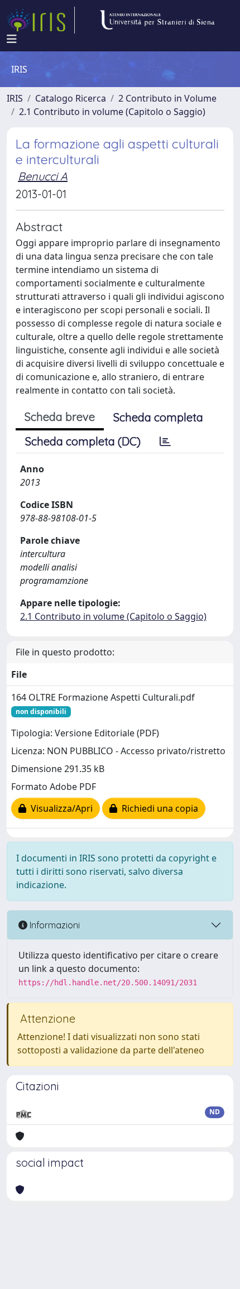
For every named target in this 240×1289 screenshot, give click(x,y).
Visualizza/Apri (59, 808)
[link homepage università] (156, 20)
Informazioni (53, 925)
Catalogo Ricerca (70, 98)
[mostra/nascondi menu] (12, 39)
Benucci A (43, 176)
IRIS (15, 98)
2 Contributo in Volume (167, 98)
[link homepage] (41, 20)
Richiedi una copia (157, 808)
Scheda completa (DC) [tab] (83, 441)
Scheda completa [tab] (158, 417)
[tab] (165, 441)
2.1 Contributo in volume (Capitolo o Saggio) (112, 112)
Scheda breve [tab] (60, 417)
